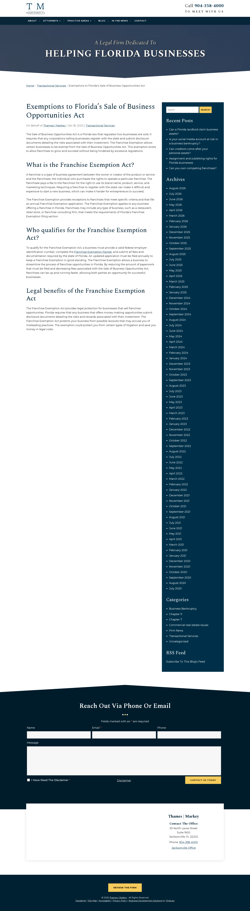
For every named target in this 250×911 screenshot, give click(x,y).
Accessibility (105, 900)
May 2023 (175, 402)
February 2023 (178, 418)
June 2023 (176, 396)
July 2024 (175, 325)
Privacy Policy (120, 900)
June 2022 (176, 462)
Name (31, 727)
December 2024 (179, 298)
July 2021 (175, 522)
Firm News (176, 630)
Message (32, 742)
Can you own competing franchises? (193, 168)
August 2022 (177, 451)
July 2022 (175, 457)
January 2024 (178, 358)
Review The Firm (125, 887)
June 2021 (175, 528)
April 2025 (175, 276)
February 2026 (178, 221)
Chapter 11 (175, 614)
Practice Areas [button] (78, 20)
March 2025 (176, 281)
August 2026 (177, 188)
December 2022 (179, 429)
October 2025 (178, 243)
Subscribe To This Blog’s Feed (185, 661)
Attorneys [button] (50, 20)
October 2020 (178, 572)
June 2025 (176, 265)
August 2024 (177, 319)
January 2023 (178, 424)
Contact (140, 20)
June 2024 (176, 330)
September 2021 (179, 511)
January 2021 (177, 555)
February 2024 (178, 352)
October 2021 (177, 506)
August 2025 (177, 254)
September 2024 (180, 314)
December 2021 (179, 495)
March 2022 (177, 478)
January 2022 (178, 489)
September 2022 (180, 446)
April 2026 (175, 210)
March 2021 (176, 544)
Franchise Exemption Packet (93, 252)
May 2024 (175, 336)
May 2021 (175, 533)
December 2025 (179, 232)
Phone (161, 727)
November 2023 (179, 369)
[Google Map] (86, 829)
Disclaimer (124, 780)
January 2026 (178, 226)
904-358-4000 (209, 5)
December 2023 (179, 363)
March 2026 (177, 215)
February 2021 (178, 550)
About (32, 20)
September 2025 (180, 248)
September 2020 (180, 577)
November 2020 (179, 566)
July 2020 (175, 588)
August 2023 (177, 385)
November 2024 (179, 303)
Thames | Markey (54, 125)
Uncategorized (178, 641)
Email (96, 727)
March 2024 (177, 347)
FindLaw (170, 900)
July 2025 (175, 259)
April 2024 (176, 341)
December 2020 (179, 561)
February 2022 (178, 484)
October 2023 (178, 374)
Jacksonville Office (184, 847)
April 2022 (175, 473)
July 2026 (175, 193)
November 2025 (179, 237)
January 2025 (178, 292)
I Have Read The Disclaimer (50, 780)
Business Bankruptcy (183, 608)
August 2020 (177, 583)
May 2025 (175, 270)
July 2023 (175, 391)
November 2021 (179, 501)
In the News (120, 20)
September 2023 (180, 380)
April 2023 (175, 407)
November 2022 (179, 435)
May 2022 (175, 468)
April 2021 (175, 539)
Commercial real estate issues (188, 625)
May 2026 (175, 204)
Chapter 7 (175, 619)
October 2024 (178, 309)
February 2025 (178, 287)
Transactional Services (100, 125)
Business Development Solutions (145, 900)
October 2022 (178, 440)
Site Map (92, 900)
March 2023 (177, 413)
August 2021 (177, 517)
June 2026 (176, 199)
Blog (101, 20)
